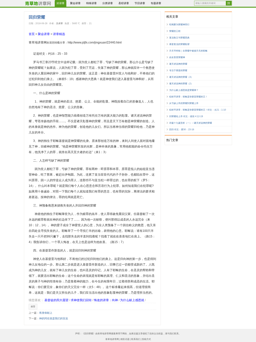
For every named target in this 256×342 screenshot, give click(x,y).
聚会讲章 (75, 3)
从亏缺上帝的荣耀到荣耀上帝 (183, 103)
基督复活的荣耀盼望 (179, 44)
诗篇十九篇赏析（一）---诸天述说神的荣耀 (190, 123)
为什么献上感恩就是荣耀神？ (183, 90)
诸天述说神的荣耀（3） (181, 77)
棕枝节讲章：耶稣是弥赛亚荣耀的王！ (188, 96)
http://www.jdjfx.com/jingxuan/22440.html (95, 42)
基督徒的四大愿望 (56, 300)
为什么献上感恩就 (132, 300)
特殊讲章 (91, 3)
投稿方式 (146, 339)
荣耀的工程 (174, 31)
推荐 (33, 306)
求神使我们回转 (81, 300)
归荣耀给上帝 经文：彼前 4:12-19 (186, 116)
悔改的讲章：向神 (106, 300)
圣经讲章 (123, 3)
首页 (32, 34)
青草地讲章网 (38, 42)
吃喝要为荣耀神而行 (179, 24)
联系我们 (135, 339)
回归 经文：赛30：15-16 (181, 129)
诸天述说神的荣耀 (178, 64)
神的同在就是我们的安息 (53, 318)
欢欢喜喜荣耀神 (177, 57)
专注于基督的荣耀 (178, 70)
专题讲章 (156, 3)
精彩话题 (125, 339)
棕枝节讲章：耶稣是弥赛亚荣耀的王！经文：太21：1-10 (197, 110)
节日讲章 (140, 3)
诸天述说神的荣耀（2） (181, 83)
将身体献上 (45, 312)
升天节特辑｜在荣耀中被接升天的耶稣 (188, 50)
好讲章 (60, 3)
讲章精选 (59, 34)
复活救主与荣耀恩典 (179, 37)
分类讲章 (107, 3)
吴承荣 (59, 23)
